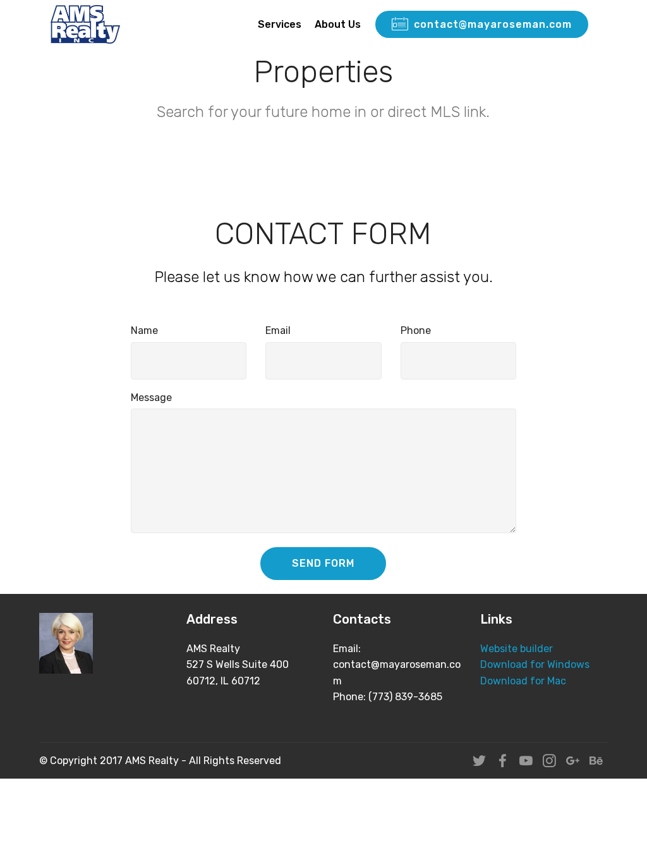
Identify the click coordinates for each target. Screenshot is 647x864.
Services (279, 24)
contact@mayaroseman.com (493, 24)
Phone (416, 330)
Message (151, 398)
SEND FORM (323, 563)
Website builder (516, 649)
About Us (338, 24)
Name (144, 330)
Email (278, 330)
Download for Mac (523, 681)
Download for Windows (535, 664)
